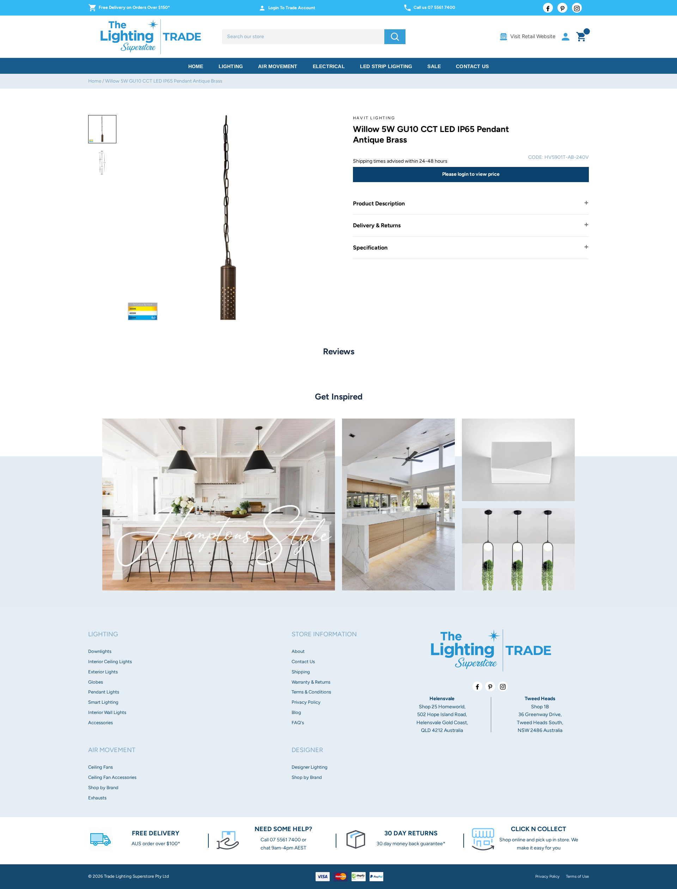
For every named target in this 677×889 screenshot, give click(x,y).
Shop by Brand (103, 787)
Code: (535, 157)
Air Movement (277, 66)
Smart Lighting (103, 702)
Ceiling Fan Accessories (112, 777)
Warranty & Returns (311, 682)
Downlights (99, 651)
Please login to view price (471, 174)
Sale (434, 66)
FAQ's (298, 722)
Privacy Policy (306, 702)
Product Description (379, 203)
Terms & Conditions (311, 692)
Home (195, 66)
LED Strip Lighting (386, 66)
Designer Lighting (310, 767)
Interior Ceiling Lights (110, 661)
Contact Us (472, 66)
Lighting (231, 66)
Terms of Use (577, 876)
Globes (95, 682)
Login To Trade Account (291, 7)
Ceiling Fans (100, 767)
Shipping (301, 671)
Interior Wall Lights (107, 712)
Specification (370, 247)
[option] (102, 129)
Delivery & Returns (377, 225)
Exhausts (97, 797)
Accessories (100, 722)
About (298, 651)
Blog (296, 712)
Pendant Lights (103, 692)
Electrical (329, 66)
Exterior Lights (103, 671)
